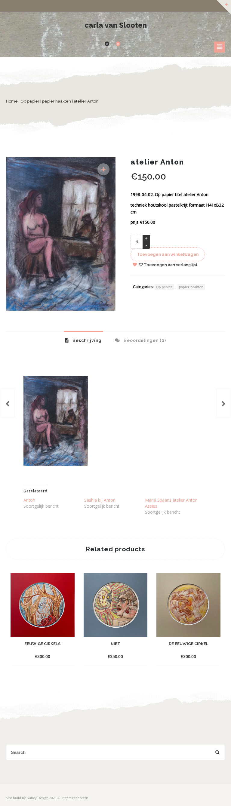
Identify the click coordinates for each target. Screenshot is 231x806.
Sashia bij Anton (100, 500)
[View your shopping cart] (115, 47)
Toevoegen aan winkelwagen (168, 254)
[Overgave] (223, 403)
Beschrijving (86, 340)
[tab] (83, 340)
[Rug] (7, 403)
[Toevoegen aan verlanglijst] (48, 656)
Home (12, 101)
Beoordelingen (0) (144, 340)
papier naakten (56, 101)
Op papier (29, 101)
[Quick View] (37, 656)
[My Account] (93, 47)
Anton (29, 500)
